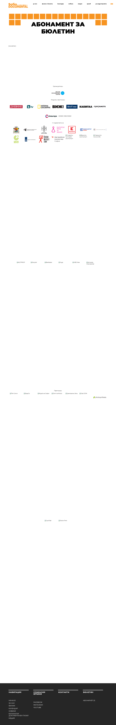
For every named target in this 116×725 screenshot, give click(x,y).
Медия (80, 3)
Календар (60, 3)
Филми (12, 706)
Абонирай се (89, 700)
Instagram (38, 705)
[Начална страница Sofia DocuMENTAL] (18, 5)
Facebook (37, 702)
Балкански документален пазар (19, 715)
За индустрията (101, 3)
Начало (12, 700)
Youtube (37, 707)
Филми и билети (47, 3)
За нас (35, 3)
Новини (70, 3)
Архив (89, 3)
